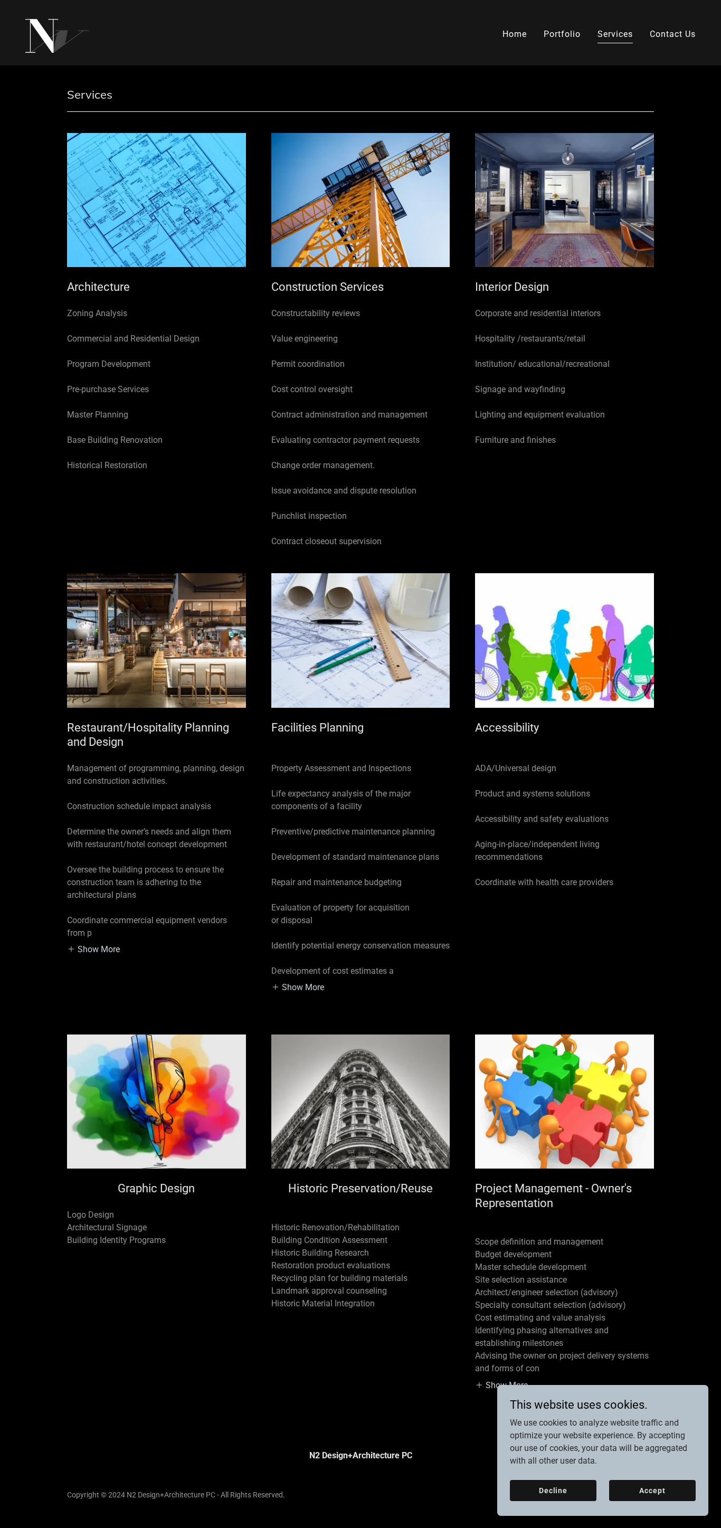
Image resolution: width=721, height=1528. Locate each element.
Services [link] (615, 34)
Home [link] (514, 34)
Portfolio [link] (562, 34)
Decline (553, 1490)
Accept (652, 1490)
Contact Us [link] (673, 34)
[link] (57, 32)
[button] (93, 949)
